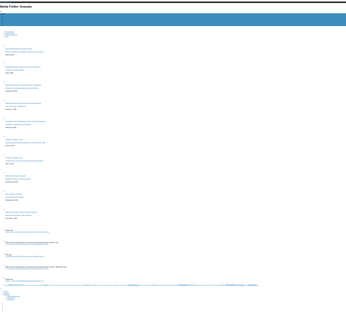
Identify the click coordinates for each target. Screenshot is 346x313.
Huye (71, 285)
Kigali (79, 285)
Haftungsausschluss (13, 296)
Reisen (30, 48)
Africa (6, 285)
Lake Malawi (116, 285)
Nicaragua (23, 48)
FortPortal (53, 285)
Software (15, 139)
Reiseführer (166, 285)
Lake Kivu (109, 285)
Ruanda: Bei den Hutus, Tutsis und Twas (18, 215)
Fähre (67, 285)
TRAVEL (6, 293)
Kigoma (82, 285)
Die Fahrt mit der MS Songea (14, 197)
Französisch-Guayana (61, 285)
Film (50, 285)
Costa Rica (9, 121)
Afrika (7, 176)
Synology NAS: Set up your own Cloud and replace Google (24, 160)
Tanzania (240, 285)
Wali (258, 285)
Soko (210, 285)
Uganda (23, 176)
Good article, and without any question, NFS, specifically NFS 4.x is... (27, 232)
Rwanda (190, 285)
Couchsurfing (33, 285)
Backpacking (19, 285)
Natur (17, 67)
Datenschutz (11, 298)
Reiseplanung (174, 285)
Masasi (144, 285)
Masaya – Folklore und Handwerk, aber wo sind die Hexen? (24, 52)
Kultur (7, 48)
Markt (140, 285)
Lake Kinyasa (103, 285)
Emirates (40, 285)
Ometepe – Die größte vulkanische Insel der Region (21, 88)
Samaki (196, 285)
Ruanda (27, 212)
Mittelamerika (14, 48)
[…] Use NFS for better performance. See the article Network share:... (27, 244)
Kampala (74, 285)
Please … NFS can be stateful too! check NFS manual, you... (24, 281)
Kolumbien (93, 285)
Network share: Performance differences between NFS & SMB (25, 142)
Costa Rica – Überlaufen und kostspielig (18, 124)
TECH (6, 291)
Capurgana (26, 285)
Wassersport (37, 85)
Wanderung (36, 67)
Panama (160, 285)
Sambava (200, 285)
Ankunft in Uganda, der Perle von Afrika (18, 179)
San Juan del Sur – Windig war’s (15, 106)
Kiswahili (87, 285)
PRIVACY (7, 294)
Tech (21, 139)
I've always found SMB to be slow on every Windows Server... (25, 256)
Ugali (245, 285)
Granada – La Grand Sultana (14, 70)
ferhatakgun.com (5, 2)
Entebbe (45, 285)
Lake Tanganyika (123, 285)
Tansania (19, 194)
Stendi (217, 285)
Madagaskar (133, 285)
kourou (98, 285)
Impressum (10, 299)
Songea (213, 285)
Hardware (8, 139)
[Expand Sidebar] (0, 11)
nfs (150, 285)
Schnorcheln (205, 285)
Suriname (222, 285)
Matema (147, 285)
